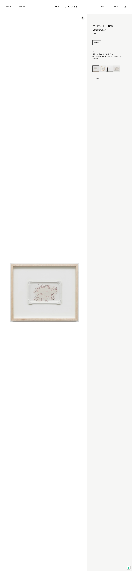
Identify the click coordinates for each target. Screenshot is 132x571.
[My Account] (125, 7)
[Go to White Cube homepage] (66, 7)
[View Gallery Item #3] (109, 68)
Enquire (96, 42)
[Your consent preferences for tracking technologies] (128, 567)
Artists (8, 7)
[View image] (83, 18)
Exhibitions (21, 7)
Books (115, 7)
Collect (102, 7)
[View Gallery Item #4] (116, 68)
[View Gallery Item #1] (95, 68)
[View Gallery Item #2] (102, 68)
